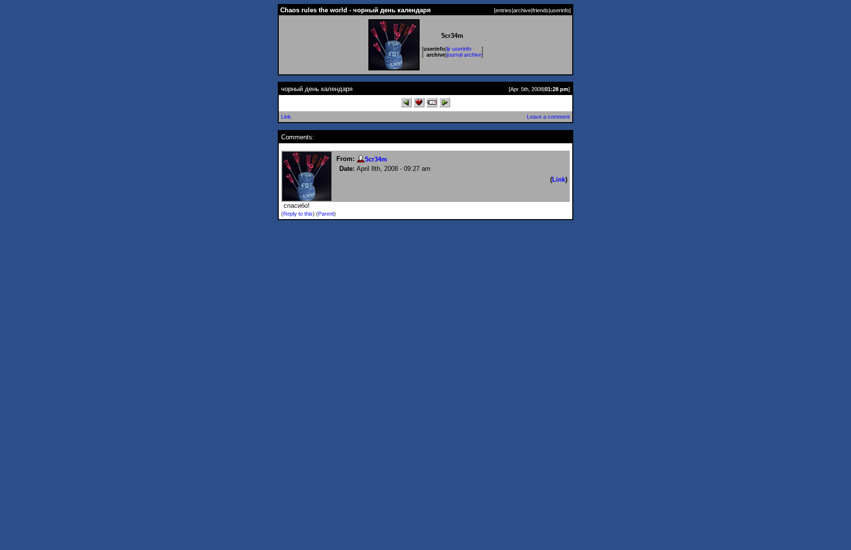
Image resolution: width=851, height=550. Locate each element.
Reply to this (298, 214)
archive (522, 10)
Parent (326, 214)
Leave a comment (548, 117)
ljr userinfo (459, 49)
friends (540, 10)
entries (503, 10)
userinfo (559, 10)
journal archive (464, 55)
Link (286, 117)
